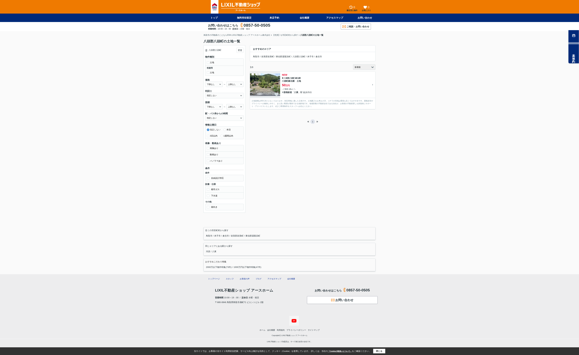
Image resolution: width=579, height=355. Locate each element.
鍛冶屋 (298, 78)
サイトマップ (314, 330)
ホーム (262, 330)
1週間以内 (228, 136)
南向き (214, 207)
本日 (228, 129)
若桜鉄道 (287, 92)
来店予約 (274, 17)
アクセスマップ (334, 17)
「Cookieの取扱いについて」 (340, 351)
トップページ (214, 279)
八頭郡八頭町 (299, 56)
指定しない (215, 129)
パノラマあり (216, 161)
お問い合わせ (365, 17)
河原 (208, 251)
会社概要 (304, 17)
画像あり (214, 148)
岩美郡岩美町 (267, 56)
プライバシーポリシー (296, 330)
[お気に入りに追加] (276, 94)
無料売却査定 (244, 17)
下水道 (214, 195)
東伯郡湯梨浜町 (283, 56)
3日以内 (213, 136)
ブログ (258, 279)
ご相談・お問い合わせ (358, 26)
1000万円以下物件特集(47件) (247, 267)
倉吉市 (319, 56)
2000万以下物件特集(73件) (219, 267)
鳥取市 (256, 56)
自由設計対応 (217, 178)
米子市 (310, 56)
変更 (240, 50)
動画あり (214, 154)
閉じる (379, 351)
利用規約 (281, 330)
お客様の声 (245, 279)
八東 (296, 92)
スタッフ (230, 279)
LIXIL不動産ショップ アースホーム (244, 290)
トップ (214, 17)
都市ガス (215, 189)
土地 (212, 62)
